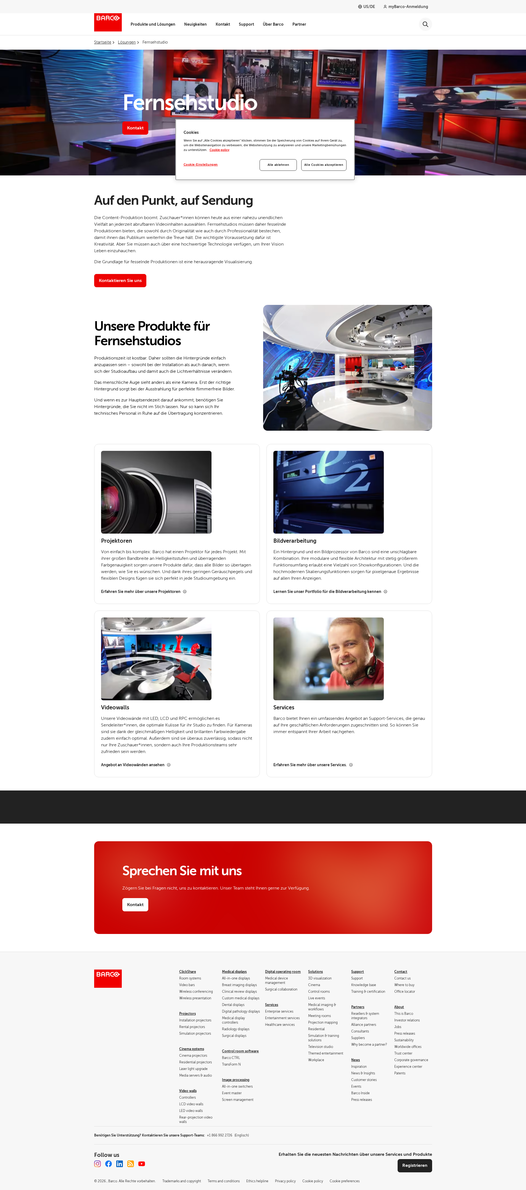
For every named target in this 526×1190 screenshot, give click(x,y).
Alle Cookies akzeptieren (323, 165)
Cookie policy (219, 150)
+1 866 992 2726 (228, 1135)
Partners (357, 1007)
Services (283, 708)
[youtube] (141, 1163)
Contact (400, 972)
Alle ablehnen (278, 165)
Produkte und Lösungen (153, 24)
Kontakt (223, 24)
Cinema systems (191, 1049)
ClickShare (187, 972)
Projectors (187, 1014)
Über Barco (273, 24)
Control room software (240, 1051)
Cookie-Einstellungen (201, 164)
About (399, 1007)
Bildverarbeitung (294, 541)
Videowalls (115, 708)
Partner (299, 24)
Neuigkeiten (195, 24)
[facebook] (108, 1163)
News (355, 1060)
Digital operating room (283, 972)
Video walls (188, 1091)
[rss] (130, 1163)
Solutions (315, 972)
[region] (265, 149)
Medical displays (234, 972)
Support (246, 24)
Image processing (235, 1080)
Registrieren (414, 1165)
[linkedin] (119, 1163)
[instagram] (97, 1163)
